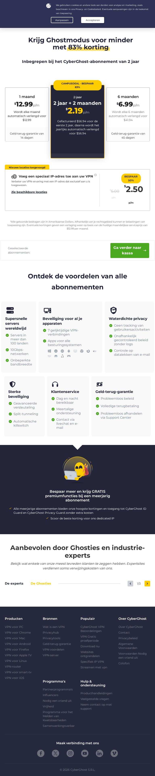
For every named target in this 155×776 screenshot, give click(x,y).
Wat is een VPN (54, 627)
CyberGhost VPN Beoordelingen (92, 629)
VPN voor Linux (16, 661)
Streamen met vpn (94, 667)
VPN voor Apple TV (18, 655)
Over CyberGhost (130, 627)
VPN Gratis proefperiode (90, 638)
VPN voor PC (14, 627)
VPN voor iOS (14, 678)
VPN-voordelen (53, 649)
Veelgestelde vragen (95, 699)
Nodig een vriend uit (57, 701)
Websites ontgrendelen (90, 654)
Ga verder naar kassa (127, 250)
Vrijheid (48, 706)
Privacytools (51, 638)
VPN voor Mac (15, 638)
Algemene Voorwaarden (127, 646)
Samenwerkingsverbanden (59, 726)
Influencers (50, 695)
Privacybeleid (127, 638)
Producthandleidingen (96, 693)
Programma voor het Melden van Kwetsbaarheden (58, 716)
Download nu (90, 646)
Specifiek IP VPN (92, 661)
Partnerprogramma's (58, 689)
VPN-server (51, 655)
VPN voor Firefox (17, 649)
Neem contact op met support (96, 706)
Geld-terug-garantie (57, 644)
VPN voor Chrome (18, 632)
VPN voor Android (17, 644)
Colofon (124, 663)
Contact (124, 632)
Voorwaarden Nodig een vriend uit (132, 655)
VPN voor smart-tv (18, 672)
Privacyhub (51, 632)
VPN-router (13, 666)
